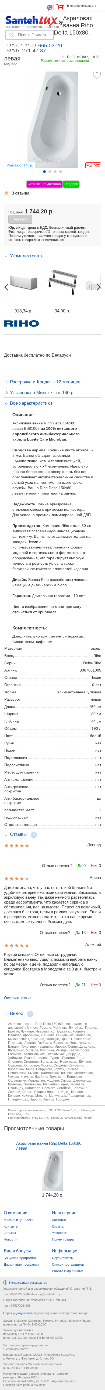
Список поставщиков (68, 1264)
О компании (15, 1213)
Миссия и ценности (18, 1220)
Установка (60, 1233)
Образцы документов (18, 1313)
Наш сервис (64, 1213)
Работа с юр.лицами (67, 1271)
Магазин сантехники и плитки (32, 26)
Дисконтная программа (21, 1264)
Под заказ (20, 219)
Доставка (59, 1220)
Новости (10, 1239)
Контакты (11, 1226)
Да (80, 865)
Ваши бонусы (17, 1251)
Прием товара (63, 1239)
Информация (65, 1251)
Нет (94, 865)
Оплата (58, 1226)
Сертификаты (63, 1258)
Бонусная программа (20, 1258)
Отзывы (10, 1233)
